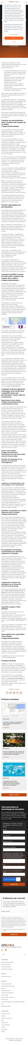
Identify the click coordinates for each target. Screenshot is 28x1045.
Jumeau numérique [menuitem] (5, 964)
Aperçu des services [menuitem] (6, 976)
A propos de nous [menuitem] (5, 1013)
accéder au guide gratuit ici (13, 386)
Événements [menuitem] (4, 1029)
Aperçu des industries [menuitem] (6, 983)
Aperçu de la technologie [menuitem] (7, 962)
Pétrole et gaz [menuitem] (4, 999)
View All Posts (14, 794)
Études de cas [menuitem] (4, 1022)
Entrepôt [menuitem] (3, 988)
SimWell (3, 664)
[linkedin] (10, 692)
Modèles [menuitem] (3, 1027)
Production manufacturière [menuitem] (7, 992)
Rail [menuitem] (2, 1004)
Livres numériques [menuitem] (5, 1024)
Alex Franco (15, 46)
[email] (20, 692)
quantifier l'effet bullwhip (17, 620)
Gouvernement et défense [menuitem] (7, 997)
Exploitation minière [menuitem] (5, 990)
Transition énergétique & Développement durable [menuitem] (13, 1001)
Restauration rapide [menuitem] (5, 1006)
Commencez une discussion (15, 678)
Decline (14, 41)
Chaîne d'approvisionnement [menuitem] (8, 986)
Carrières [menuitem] (3, 1015)
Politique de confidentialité (15, 1040)
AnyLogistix (4, 566)
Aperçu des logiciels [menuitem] (6, 966)
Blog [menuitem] (2, 1020)
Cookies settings (14, 34)
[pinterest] (17, 692)
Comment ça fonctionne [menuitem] (6, 969)
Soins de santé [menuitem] (4, 995)
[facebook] (7, 692)
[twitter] (14, 692)
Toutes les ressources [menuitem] (6, 1018)
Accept (14, 38)
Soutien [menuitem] (3, 1031)
